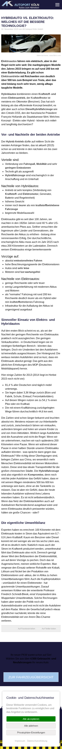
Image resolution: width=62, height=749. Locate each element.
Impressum (20, 741)
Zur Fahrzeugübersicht (31, 677)
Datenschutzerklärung (37, 741)
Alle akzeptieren (31, 719)
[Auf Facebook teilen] (28, 628)
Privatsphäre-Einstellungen (31, 732)
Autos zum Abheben (29, 7)
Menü (57, 4)
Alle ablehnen (31, 725)
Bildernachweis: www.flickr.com (49, 55)
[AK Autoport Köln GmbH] (20, 4)
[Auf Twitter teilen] (50, 628)
